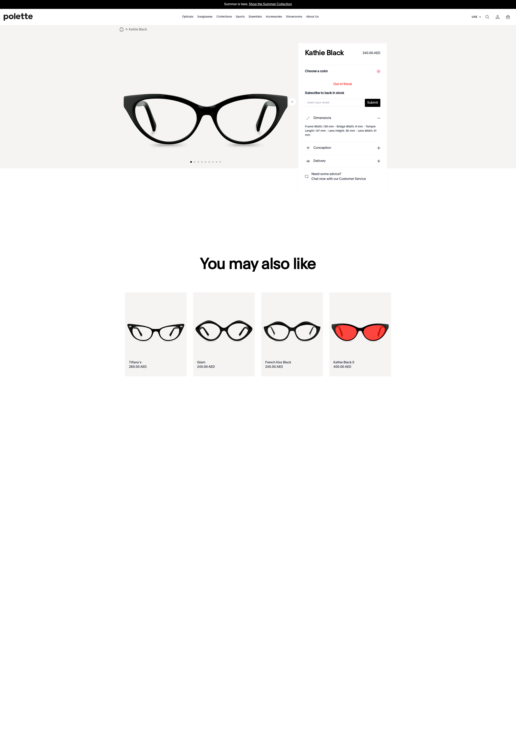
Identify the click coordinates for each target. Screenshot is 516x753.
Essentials (255, 16)
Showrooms (294, 16)
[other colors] (377, 71)
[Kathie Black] (205, 101)
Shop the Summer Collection (270, 4)
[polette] (18, 17)
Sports (240, 16)
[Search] (487, 17)
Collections (224, 16)
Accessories (274, 16)
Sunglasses (204, 16)
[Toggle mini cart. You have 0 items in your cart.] (508, 17)
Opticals (187, 16)
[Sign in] (497, 17)
